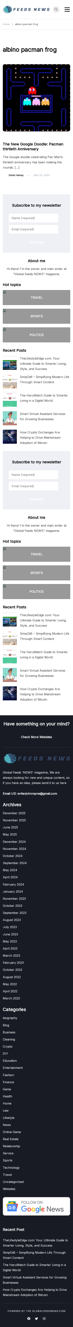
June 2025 (10, 827)
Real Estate (11, 1139)
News (7, 1125)
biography (10, 1018)
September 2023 (14, 913)
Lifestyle (8, 1118)
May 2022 (10, 984)
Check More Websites (36, 737)
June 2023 (10, 934)
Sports (7, 1160)
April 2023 (10, 948)
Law (6, 1110)
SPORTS (36, 316)
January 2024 (13, 891)
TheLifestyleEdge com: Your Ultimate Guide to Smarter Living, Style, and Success (43, 364)
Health (7, 1096)
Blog (6, 1025)
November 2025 (14, 820)
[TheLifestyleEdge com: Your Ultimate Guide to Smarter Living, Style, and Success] (10, 363)
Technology (11, 1167)
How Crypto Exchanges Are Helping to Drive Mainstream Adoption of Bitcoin (40, 437)
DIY (5, 1053)
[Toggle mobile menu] (67, 10)
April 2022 (10, 991)
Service (8, 1153)
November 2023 (14, 898)
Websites (9, 1189)
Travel (7, 1175)
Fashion (8, 1075)
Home (7, 1103)
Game (8, 136)
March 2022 (11, 998)
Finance (8, 1082)
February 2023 (13, 962)
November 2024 (14, 849)
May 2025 (10, 834)
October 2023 (12, 906)
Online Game (12, 1132)
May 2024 (10, 870)
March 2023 (11, 955)
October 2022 (12, 970)
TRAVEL (36, 297)
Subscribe (36, 242)
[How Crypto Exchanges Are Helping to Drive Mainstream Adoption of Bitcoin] (10, 437)
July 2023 (10, 927)
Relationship (11, 1146)
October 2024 (13, 856)
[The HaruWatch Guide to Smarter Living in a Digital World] (10, 400)
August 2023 (12, 920)
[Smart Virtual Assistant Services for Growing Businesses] (10, 418)
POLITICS (37, 335)
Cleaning (9, 1039)
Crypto (8, 1046)
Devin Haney (16, 175)
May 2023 (10, 941)
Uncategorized (13, 1182)
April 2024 (10, 877)
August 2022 (12, 977)
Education (10, 1060)
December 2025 (14, 813)
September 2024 (15, 863)
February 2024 (13, 884)
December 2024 (14, 842)
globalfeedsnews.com (49, 1310)
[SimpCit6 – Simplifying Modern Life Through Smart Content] (10, 381)
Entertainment (13, 1068)
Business (9, 1032)
